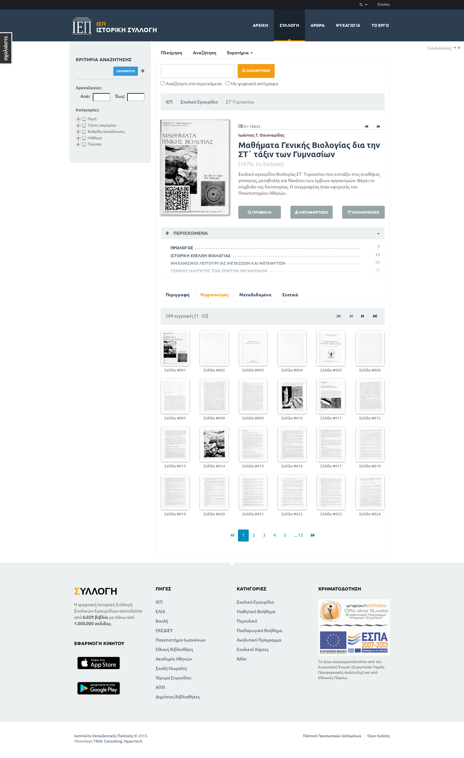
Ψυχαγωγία (348, 25)
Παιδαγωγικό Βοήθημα (259, 630)
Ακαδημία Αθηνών (174, 658)
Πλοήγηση (171, 52)
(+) (454, 47)
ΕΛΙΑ (160, 611)
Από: (85, 96)
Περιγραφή (177, 294)
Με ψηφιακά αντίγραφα (254, 83)
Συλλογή (289, 25)
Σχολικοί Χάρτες (253, 649)
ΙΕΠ (169, 101)
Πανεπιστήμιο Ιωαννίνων (180, 640)
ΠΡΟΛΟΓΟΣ (181, 248)
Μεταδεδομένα (255, 294)
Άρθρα (317, 25)
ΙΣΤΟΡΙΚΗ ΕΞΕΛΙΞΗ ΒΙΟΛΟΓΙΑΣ (200, 255)
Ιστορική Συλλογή (126, 26)
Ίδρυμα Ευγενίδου (173, 677)
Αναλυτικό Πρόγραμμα (259, 640)
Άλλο (242, 658)
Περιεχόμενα (190, 233)
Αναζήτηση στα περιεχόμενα (193, 83)
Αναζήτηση (204, 52)
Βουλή (162, 621)
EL (362, 4)
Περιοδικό (247, 621)
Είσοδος (384, 4)
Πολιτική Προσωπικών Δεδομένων (332, 736)
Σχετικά (290, 294)
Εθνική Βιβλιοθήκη (174, 649)
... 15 (298, 535)
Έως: (120, 96)
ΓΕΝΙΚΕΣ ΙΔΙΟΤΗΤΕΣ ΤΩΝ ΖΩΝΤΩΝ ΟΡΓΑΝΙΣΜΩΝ (218, 271)
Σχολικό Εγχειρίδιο (199, 101)
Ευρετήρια (238, 52)
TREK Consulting (107, 741)
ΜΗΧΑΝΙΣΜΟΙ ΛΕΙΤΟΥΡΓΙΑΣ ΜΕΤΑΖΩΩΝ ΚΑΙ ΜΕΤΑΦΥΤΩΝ (227, 263)
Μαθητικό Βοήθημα (256, 611)
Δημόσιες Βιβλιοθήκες (178, 696)
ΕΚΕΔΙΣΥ (164, 630)
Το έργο (380, 25)
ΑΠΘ (160, 687)
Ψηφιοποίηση (214, 294)
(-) (458, 47)
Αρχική (260, 25)
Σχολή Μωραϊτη (171, 668)
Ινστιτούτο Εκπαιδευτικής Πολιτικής (103, 736)
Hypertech (133, 741)
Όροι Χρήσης (378, 736)
